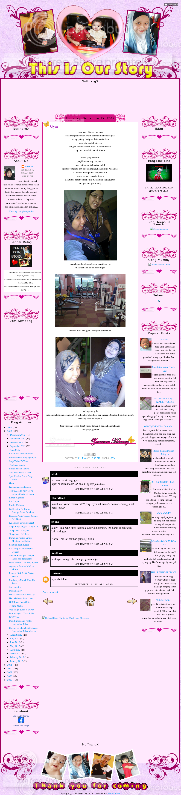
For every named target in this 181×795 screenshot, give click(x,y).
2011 (10, 664)
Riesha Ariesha (114, 793)
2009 (10, 672)
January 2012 (17, 661)
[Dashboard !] (171, 5)
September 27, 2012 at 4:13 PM (94, 512)
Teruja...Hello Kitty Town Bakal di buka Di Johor (21, 492)
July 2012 (15, 638)
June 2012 (15, 642)
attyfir (55, 474)
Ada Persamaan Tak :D (20, 472)
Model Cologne (16, 505)
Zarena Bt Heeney (21, 716)
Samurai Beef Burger (19, 544)
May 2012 (15, 646)
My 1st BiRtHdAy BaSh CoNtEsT (163, 483)
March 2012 (16, 653)
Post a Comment (50, 591)
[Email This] (86, 454)
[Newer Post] (47, 605)
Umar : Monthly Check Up (22, 594)
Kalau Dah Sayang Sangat (21, 522)
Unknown (56, 573)
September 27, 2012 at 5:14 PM (94, 544)
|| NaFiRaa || (58, 498)
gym (112, 458)
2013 (10, 427)
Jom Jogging (15, 587)
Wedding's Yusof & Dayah (21, 609)
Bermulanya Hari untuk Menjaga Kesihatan (20, 539)
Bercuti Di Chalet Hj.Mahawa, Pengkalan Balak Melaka (23, 629)
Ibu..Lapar (14, 501)
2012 (10, 431)
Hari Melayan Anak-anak (21, 598)
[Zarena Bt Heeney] (21, 722)
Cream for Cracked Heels (21, 453)
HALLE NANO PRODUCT (163, 572)
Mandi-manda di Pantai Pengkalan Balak (20, 622)
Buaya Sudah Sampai (19, 468)
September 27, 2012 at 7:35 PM (94, 563)
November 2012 (18, 438)
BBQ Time (14, 617)
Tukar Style (14, 449)
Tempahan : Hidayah (19, 530)
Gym (11, 483)
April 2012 (15, 649)
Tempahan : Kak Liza (19, 534)
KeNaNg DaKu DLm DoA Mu (158, 426)
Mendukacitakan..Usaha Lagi (163, 369)
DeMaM (164, 339)
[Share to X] (90, 454)
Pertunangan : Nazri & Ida (21, 613)
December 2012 (18, 434)
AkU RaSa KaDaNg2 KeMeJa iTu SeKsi (164, 400)
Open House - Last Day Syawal (24, 562)
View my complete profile (21, 211)
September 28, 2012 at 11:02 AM (94, 584)
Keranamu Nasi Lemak (20, 486)
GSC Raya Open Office (20, 602)
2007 (10, 679)
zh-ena (29, 166)
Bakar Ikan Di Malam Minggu (163, 452)
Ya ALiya (57, 553)
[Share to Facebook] (94, 454)
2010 (10, 668)
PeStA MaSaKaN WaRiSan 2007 (163, 542)
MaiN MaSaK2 (164, 513)
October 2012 (17, 442)
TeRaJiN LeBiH (163, 600)
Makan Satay (15, 590)
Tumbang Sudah (17, 464)
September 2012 (18, 446)
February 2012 (17, 657)
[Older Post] (132, 605)
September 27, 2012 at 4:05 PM (94, 488)
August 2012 (16, 634)
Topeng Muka (16, 605)
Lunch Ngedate (16, 497)
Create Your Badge (21, 725)
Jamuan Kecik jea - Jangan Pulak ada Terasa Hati (21, 557)
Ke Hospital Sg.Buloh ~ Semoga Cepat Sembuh (21, 510)
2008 (10, 676)
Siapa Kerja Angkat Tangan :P (23, 526)
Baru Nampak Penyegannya (22, 457)
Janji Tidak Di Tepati (19, 461)
